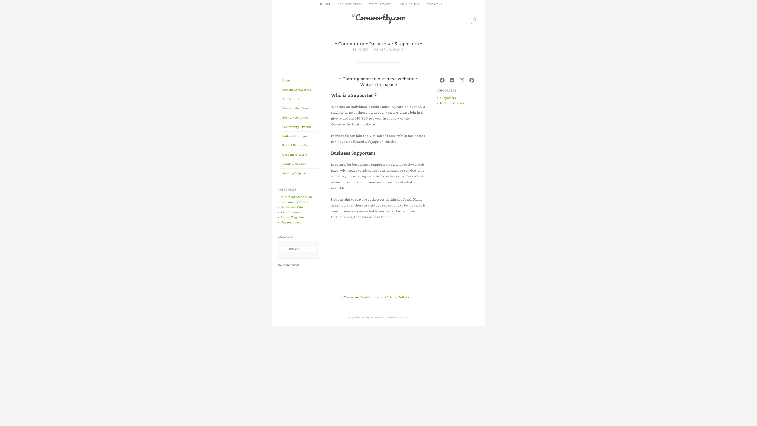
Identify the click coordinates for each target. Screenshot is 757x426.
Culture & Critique (295, 136)
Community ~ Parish (296, 127)
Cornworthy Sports (294, 202)
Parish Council (409, 4)
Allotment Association (296, 197)
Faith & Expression (295, 145)
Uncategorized (291, 222)
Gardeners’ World (294, 154)
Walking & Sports (294, 173)
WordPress (403, 317)
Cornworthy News (350, 4)
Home (286, 80)
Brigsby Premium (374, 317)
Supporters (448, 98)
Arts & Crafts (291, 99)
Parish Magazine (293, 217)
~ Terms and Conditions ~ (360, 297)
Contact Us (434, 4)
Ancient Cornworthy (296, 90)
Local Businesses (294, 164)
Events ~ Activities (380, 4)
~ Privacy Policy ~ (397, 297)
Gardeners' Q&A (292, 207)
